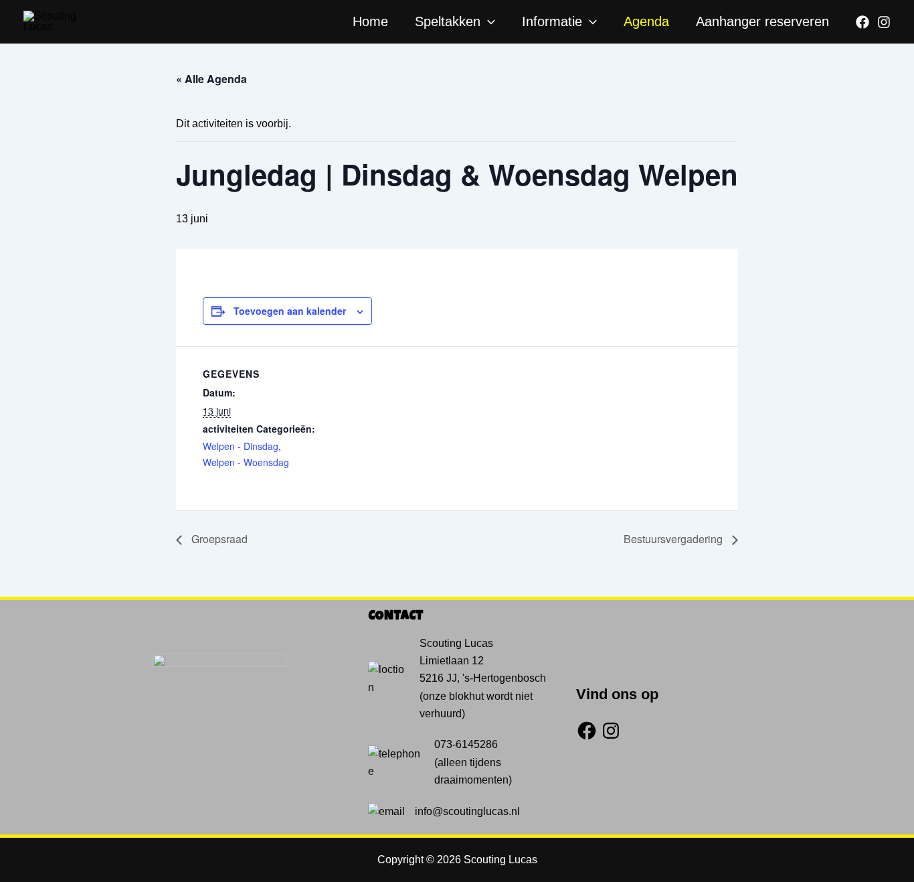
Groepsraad (218, 538)
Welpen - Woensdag (246, 462)
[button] (487, 21)
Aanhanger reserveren (762, 21)
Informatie (552, 21)
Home (370, 21)
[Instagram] (884, 22)
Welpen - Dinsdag (240, 446)
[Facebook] (862, 22)
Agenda (646, 21)
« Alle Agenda (211, 78)
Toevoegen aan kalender (290, 310)
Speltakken (447, 21)
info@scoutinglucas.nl (467, 811)
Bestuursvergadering (674, 538)
